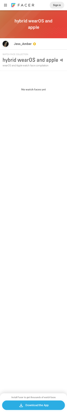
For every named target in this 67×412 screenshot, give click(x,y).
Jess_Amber (23, 44)
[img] (6, 44)
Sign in (57, 5)
